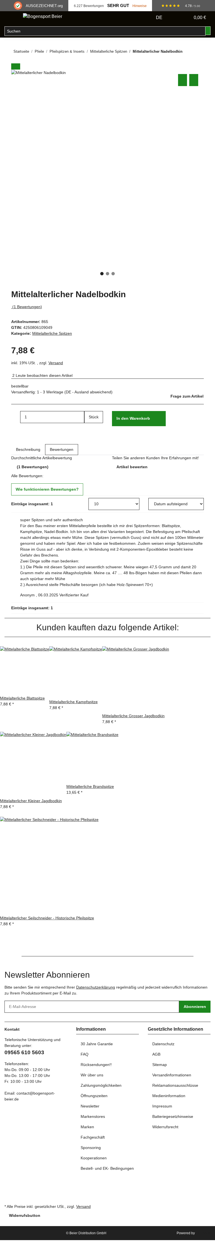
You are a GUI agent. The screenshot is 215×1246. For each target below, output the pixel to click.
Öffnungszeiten (94, 1095)
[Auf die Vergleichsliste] (182, 80)
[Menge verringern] (15, 417)
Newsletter (90, 1106)
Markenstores (93, 1116)
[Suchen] (208, 30)
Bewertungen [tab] (61, 449)
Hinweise (139, 6)
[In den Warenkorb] (15, 66)
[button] (174, 17)
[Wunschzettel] (183, 17)
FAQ (84, 1054)
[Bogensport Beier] (42, 16)
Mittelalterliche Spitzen (52, 333)
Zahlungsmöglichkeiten (101, 1085)
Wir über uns (92, 1075)
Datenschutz (163, 1044)
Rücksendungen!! (96, 1064)
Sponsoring (91, 1147)
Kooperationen (94, 1158)
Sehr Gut (118, 5)
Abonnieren (195, 1006)
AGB (156, 1054)
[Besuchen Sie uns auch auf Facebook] (8, 1183)
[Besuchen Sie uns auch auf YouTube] (8, 1190)
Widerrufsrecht (165, 1127)
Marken (87, 1127)
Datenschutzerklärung (95, 987)
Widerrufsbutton (24, 1215)
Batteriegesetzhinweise (172, 1116)
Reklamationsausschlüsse (175, 1085)
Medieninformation (168, 1095)
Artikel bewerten (132, 467)
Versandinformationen (171, 1075)
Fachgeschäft (93, 1137)
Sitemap (159, 1064)
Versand (55, 363)
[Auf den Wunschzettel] (193, 80)
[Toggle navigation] (11, 17)
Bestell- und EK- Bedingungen (107, 1168)
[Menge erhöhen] (88, 429)
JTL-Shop (203, 1233)
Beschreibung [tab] (28, 449)
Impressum (162, 1106)
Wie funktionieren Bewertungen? (47, 489)
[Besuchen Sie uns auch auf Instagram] (8, 1196)
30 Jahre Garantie (97, 1044)
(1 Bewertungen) (27, 306)
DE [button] (159, 17)
